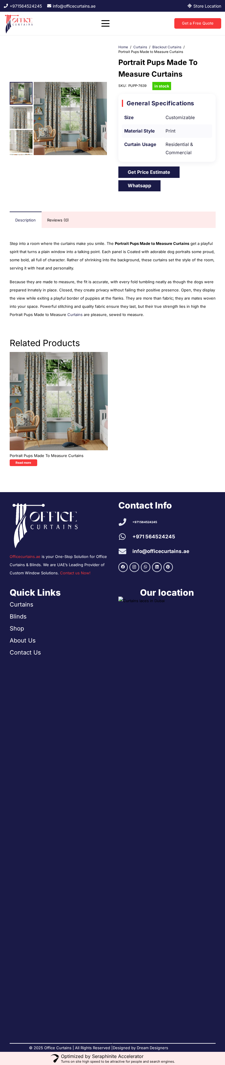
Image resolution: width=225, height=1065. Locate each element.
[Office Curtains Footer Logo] (49, 524)
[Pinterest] (168, 567)
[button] (105, 23)
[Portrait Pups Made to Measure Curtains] (59, 401)
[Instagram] (134, 567)
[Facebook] (123, 567)
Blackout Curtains (166, 47)
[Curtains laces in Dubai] (167, 816)
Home (123, 47)
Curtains (140, 47)
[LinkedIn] (157, 567)
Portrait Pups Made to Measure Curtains (46, 455)
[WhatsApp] (146, 567)
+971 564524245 (144, 522)
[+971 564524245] (125, 522)
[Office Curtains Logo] (20, 23)
